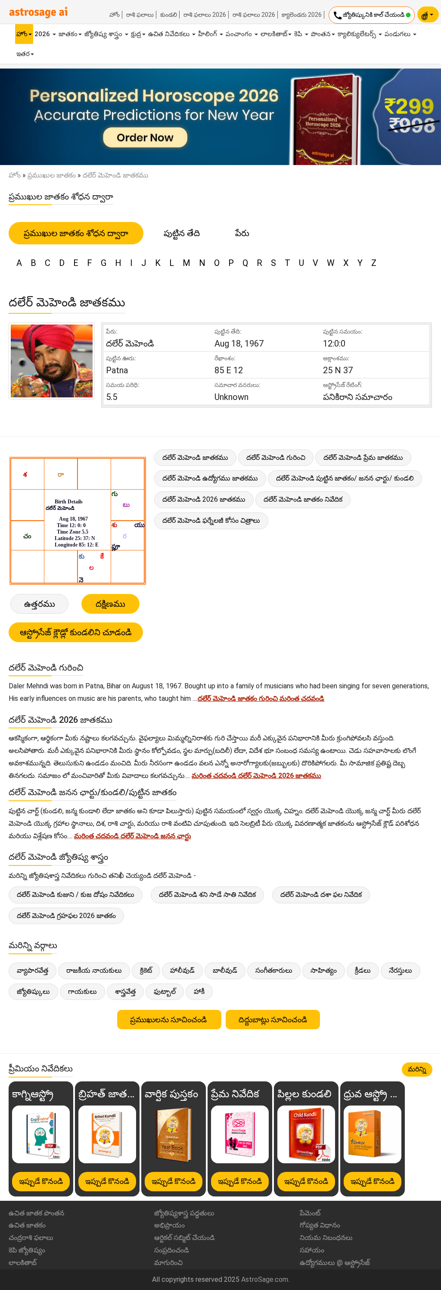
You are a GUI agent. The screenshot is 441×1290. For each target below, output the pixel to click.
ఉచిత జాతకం (27, 1225)
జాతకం (68, 34)
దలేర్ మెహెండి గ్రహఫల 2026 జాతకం (66, 916)
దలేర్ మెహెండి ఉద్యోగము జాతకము (210, 478)
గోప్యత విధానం (320, 1225)
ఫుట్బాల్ (165, 991)
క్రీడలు (363, 970)
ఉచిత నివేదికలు (169, 34)
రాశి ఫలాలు (140, 14)
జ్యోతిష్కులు (33, 991)
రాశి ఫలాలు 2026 (204, 14)
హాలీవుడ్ (182, 970)
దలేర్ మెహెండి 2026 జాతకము (203, 499)
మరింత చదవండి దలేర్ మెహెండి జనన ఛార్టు (132, 836)
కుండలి (168, 14)
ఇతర (23, 54)
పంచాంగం (240, 34)
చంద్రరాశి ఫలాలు (31, 1238)
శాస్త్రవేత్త (125, 991)
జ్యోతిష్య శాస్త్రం (104, 34)
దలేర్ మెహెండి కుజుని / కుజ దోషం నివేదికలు (75, 894)
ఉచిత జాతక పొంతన (36, 1213)
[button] (33, 117)
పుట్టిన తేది (182, 233)
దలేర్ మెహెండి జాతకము (195, 457)
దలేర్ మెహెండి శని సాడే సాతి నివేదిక (207, 894)
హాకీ (199, 991)
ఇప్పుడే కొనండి (41, 1181)
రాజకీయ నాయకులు (94, 970)
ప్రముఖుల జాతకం (52, 175)
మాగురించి (168, 1263)
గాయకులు (82, 991)
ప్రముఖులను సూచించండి (169, 1019)
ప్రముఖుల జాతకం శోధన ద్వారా (76, 233)
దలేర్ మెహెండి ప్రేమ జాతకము (363, 457)
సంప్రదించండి (171, 1250)
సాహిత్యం (324, 970)
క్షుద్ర (136, 34)
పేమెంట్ (310, 1213)
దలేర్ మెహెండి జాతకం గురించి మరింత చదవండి (261, 698)
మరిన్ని (417, 1069)
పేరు (242, 233)
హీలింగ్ (208, 34)
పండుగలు (398, 34)
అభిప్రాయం (169, 1225)
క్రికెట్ (146, 970)
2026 (43, 34)
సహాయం (312, 1250)
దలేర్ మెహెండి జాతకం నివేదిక (303, 499)
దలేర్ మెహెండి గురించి (275, 457)
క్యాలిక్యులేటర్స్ (358, 34)
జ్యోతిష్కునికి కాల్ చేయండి (369, 15)
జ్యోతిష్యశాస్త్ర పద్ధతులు (184, 1213)
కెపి (299, 34)
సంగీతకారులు (273, 970)
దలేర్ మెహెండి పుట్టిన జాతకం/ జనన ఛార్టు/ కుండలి (345, 478)
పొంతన (321, 34)
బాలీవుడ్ (225, 970)
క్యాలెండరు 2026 (302, 14)
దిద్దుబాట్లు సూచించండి (273, 1019)
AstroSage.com (264, 1279)
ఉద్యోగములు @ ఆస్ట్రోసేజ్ (335, 1263)
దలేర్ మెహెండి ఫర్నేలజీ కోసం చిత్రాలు (211, 520)
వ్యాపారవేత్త (32, 970)
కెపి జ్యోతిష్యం (27, 1250)
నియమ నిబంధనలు (326, 1238)
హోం (114, 14)
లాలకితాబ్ (274, 34)
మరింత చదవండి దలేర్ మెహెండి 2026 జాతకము (256, 776)
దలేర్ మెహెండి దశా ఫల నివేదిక (321, 894)
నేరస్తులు (400, 970)
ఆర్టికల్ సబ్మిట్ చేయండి (184, 1238)
